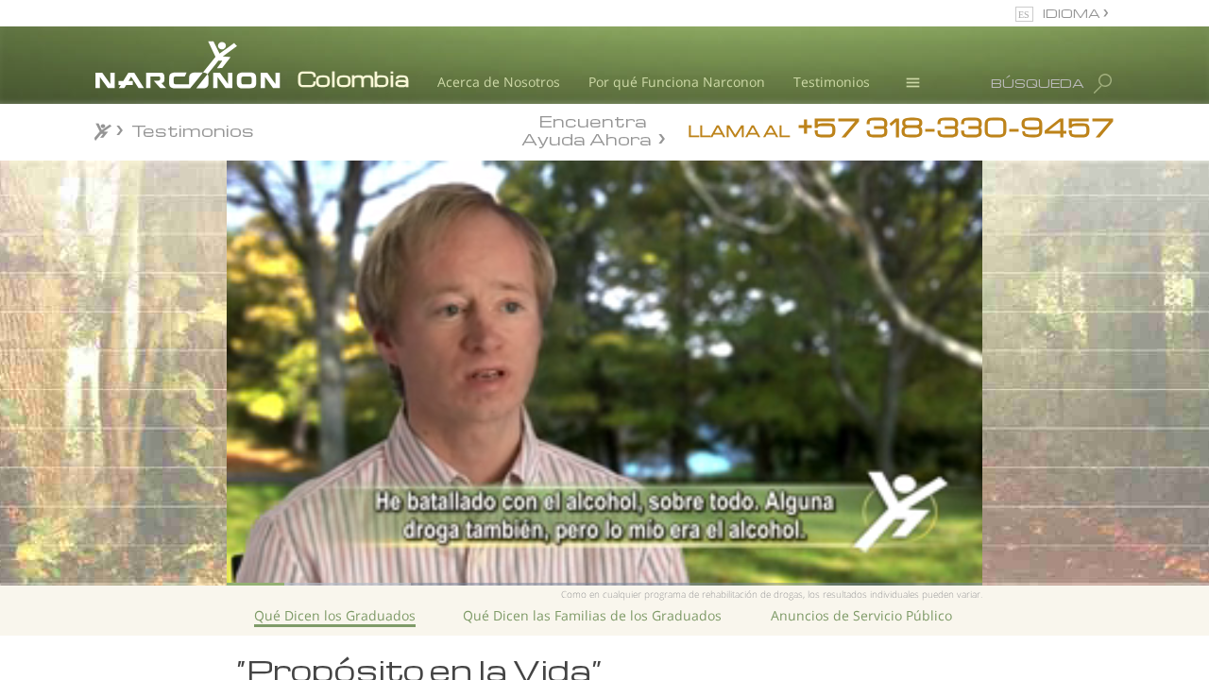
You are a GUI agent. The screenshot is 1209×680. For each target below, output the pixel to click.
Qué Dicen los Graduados (335, 615)
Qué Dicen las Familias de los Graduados (592, 615)
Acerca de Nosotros (498, 82)
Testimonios (831, 82)
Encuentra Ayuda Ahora (586, 128)
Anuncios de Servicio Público (861, 615)
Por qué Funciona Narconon (676, 82)
